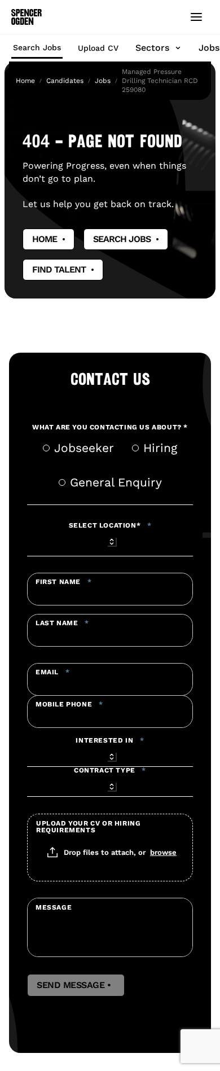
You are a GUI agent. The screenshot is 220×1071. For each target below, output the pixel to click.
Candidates (64, 81)
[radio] (46, 448)
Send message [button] (76, 985)
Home (25, 81)
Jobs (103, 81)
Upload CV (98, 47)
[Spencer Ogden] (26, 17)
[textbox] (110, 589)
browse (163, 852)
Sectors (152, 47)
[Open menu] (196, 17)
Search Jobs (37, 47)
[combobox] (110, 540)
